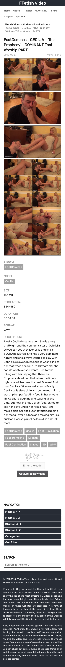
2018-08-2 (10, 54)
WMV (53, 444)
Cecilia (9, 281)
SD (44, 444)
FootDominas (13, 267)
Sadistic (33, 437)
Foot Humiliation (48, 431)
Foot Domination (15, 444)
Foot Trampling (14, 437)
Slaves (34, 444)
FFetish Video (32, 3)
